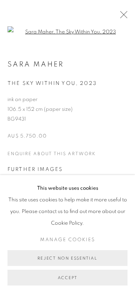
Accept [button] (68, 278)
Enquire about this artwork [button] (52, 153)
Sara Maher (36, 64)
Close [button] (122, 17)
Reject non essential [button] (67, 258)
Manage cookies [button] (67, 239)
